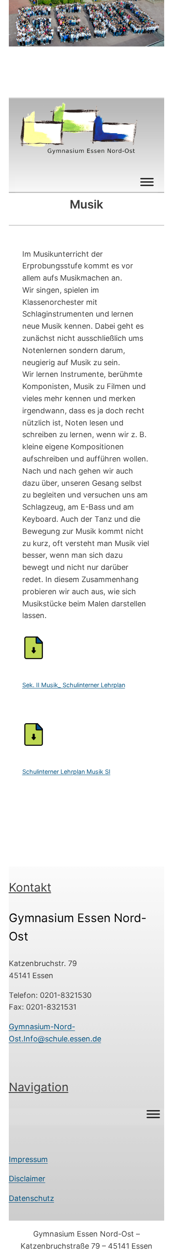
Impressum (28, 1159)
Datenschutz (31, 1198)
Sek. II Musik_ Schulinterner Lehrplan (73, 684)
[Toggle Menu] (147, 184)
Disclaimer (27, 1178)
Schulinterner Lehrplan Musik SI (66, 771)
